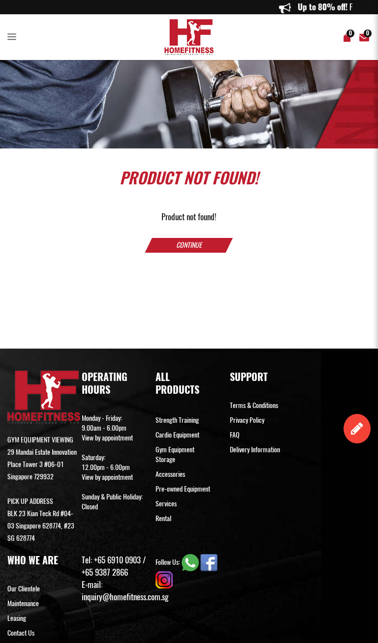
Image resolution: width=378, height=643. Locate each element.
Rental (163, 518)
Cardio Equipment (177, 434)
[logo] (189, 37)
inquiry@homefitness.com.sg (125, 597)
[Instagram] (164, 579)
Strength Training (177, 420)
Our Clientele (23, 588)
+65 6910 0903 (117, 560)
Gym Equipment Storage (175, 454)
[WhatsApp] (191, 561)
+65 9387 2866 (105, 572)
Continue (189, 245)
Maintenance (23, 603)
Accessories (170, 474)
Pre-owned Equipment (183, 489)
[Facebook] (209, 561)
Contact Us (20, 633)
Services (166, 503)
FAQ (235, 434)
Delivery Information (255, 449)
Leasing (16, 618)
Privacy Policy (247, 420)
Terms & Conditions (254, 405)
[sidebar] (13, 37)
